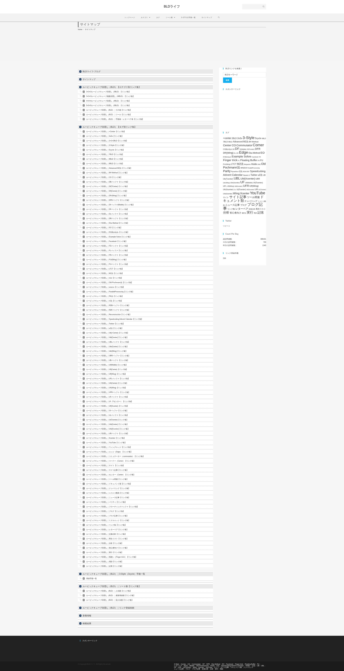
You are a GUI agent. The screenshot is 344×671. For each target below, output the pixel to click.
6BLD (264, 138)
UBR (258, 179)
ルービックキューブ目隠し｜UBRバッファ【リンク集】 (108, 356)
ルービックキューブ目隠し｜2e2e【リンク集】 (104, 136)
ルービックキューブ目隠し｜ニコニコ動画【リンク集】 (108, 493)
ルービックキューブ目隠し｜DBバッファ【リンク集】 (107, 182)
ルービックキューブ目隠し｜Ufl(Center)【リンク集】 (107, 369)
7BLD (225, 142)
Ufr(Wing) (254, 186)
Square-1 (246, 175)
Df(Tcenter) (251, 149)
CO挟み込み (227, 149)
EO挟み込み (227, 157)
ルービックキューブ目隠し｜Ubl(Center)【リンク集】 (107, 337)
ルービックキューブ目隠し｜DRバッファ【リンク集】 (107, 218)
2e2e (239, 138)
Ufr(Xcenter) (228, 190)
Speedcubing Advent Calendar (232, 666)
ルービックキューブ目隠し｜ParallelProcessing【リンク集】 (110, 292)
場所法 (244, 213)
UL (235, 189)
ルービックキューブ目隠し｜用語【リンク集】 (104, 562)
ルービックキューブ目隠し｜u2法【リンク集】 (104, 328)
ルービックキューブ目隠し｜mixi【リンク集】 (104, 278)
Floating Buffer (248, 160)
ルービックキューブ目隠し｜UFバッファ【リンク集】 (107, 397)
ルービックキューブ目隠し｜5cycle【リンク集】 (105, 150)
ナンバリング (250, 201)
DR (237, 153)
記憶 (260, 212)
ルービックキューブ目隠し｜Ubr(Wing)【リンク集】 (106, 351)
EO (263, 152)
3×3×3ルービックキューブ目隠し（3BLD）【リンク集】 (108, 92)
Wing (236, 193)
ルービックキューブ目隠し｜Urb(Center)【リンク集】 (107, 424)
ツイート (226, 226)
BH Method (253, 142)
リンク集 (231, 209)
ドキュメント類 (243, 198)
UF (242, 182)
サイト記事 (237, 197)
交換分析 (252, 209)
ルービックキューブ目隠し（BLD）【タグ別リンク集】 (109, 127)
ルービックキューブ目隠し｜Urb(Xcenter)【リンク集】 (107, 429)
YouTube (257, 193)
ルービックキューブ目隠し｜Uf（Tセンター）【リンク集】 (109, 401)
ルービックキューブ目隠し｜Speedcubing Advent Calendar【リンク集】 (114, 319)
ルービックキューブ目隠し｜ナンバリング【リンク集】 (108, 488)
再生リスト (261, 209)
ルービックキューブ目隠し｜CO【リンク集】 (104, 177)
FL (239, 160)
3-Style (249, 138)
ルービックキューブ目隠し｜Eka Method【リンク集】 (107, 223)
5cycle (258, 138)
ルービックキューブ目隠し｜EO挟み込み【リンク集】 (107, 232)
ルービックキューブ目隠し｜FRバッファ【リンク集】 (107, 255)
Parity (227, 171)
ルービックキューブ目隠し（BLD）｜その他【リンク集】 (109, 110)
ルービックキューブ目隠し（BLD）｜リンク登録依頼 (108, 608)
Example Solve (241, 156)
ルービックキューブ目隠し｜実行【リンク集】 (104, 552)
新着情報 (87, 615)
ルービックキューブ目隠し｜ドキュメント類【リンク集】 (109, 484)
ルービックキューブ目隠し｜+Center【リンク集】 (106, 132)
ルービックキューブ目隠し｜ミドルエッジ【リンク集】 (108, 520)
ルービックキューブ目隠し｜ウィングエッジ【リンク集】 (109, 447)
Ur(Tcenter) (262, 189)
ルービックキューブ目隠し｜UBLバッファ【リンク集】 (108, 342)
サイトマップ (89, 79)
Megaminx (247, 164)
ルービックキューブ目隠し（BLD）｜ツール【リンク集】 (109, 115)
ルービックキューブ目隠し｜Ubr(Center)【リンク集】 (107, 347)
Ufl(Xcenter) (239, 186)
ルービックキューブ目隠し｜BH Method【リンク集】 (107, 173)
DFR (257, 148)
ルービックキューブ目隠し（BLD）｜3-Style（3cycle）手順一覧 (114, 574)
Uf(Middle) (249, 183)
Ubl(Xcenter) (248, 178)
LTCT (233, 164)
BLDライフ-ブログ (92, 71)
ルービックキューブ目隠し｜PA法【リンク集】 (104, 296)
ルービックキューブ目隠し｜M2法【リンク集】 (105, 273)
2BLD (234, 138)
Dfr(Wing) (228, 153)
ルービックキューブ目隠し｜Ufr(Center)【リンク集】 (107, 383)
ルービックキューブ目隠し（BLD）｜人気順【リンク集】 (109, 591)
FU (261, 160)
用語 (255, 213)
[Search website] (219, 17)
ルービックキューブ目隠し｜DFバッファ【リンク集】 (107, 209)
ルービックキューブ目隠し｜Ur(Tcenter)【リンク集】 (107, 420)
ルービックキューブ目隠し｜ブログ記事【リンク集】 (107, 516)
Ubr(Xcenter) (235, 183)
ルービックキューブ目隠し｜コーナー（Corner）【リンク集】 (110, 461)
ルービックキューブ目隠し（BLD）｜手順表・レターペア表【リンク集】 (115, 119)
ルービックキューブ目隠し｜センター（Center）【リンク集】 (110, 475)
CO (234, 145)
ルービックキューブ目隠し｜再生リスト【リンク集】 (107, 539)
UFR (246, 185)
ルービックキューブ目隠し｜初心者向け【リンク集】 (107, 548)
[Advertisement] (244, 109)
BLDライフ (172, 6)
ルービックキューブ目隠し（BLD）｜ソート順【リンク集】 (112, 586)
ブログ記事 (196, 669)
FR (259, 160)
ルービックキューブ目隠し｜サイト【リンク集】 (105, 465)
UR (256, 189)
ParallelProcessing (254, 168)
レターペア (241, 208)
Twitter (253, 175)
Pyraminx (234, 171)
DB (233, 149)
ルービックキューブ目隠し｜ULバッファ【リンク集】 (107, 415)
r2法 (240, 171)
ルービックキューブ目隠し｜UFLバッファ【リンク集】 (108, 379)
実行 (250, 212)
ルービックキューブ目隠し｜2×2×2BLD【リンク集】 (107, 141)
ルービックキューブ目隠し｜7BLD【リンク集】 (105, 154)
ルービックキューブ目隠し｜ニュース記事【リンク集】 (108, 497)
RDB (244, 171)
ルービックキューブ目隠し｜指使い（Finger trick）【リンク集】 (111, 557)
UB (264, 175)
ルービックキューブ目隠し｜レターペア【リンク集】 (107, 530)
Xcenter (244, 193)
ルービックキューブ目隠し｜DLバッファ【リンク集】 (107, 214)
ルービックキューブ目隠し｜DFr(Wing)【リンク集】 (106, 196)
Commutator (244, 145)
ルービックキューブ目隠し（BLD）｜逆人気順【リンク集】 (109, 600)
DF (237, 148)
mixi (259, 164)
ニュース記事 (232, 205)
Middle (254, 164)
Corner (258, 145)
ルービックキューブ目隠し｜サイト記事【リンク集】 (107, 470)
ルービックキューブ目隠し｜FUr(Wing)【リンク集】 (106, 260)
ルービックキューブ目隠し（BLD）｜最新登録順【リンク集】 (110, 595)
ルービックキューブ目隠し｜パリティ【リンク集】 (106, 502)
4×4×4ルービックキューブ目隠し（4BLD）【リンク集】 (108, 101)
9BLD (230, 142)
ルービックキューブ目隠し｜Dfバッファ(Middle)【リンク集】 (110, 205)
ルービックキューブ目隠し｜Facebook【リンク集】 (106, 241)
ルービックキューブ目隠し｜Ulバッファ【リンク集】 (107, 411)
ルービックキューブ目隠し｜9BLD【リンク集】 (105, 164)
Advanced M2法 (240, 141)
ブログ (243, 205)
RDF (248, 171)
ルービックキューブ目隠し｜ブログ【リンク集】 (105, 511)
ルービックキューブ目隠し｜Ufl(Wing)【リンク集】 (106, 374)
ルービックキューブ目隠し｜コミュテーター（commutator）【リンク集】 (115, 456)
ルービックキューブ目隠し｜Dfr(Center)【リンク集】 (107, 191)
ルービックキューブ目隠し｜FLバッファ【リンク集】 (107, 250)
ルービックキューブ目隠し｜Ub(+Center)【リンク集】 (107, 333)
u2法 (260, 175)
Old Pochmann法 (202, 666)
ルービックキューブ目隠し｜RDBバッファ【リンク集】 (108, 305)
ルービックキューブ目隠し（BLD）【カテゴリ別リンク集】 (112, 87)
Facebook (255, 157)
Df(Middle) (243, 149)
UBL (237, 178)
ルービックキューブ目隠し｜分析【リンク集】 (104, 543)
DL (235, 153)
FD (260, 157)
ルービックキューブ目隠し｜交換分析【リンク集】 (106, 534)
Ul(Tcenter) (241, 189)
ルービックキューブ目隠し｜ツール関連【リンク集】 (107, 479)
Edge (243, 152)
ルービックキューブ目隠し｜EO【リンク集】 (104, 228)
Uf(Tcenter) (258, 183)
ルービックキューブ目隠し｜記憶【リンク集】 (104, 566)
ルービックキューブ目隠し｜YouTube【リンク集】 (106, 443)
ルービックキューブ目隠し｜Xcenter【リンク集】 (106, 438)
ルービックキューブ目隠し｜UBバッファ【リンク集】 (107, 360)
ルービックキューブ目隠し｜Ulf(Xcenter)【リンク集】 (107, 406)
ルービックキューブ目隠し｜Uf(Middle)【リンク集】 (106, 365)
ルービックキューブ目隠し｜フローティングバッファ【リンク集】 (112, 507)
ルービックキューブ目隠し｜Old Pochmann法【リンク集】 (109, 282)
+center (227, 138)
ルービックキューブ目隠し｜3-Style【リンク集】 (105, 145)
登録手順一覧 (91, 578)
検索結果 (87, 623)
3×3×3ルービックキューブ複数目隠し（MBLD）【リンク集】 (110, 96)
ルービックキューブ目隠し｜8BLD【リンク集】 (105, 159)
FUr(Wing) (227, 164)
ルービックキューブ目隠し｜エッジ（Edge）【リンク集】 (109, 452)
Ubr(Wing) (226, 183)
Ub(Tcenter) (228, 179)
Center (227, 145)
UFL (225, 186)
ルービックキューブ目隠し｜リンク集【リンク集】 (106, 525)
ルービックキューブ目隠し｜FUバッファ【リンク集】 (107, 264)
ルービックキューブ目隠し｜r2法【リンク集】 (104, 301)
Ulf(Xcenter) (250, 189)
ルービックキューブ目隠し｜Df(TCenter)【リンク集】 (107, 186)
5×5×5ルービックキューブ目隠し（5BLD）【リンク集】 (108, 105)
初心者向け (235, 213)
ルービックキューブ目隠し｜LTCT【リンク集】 (105, 269)
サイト (226, 197)
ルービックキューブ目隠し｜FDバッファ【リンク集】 (107, 246)
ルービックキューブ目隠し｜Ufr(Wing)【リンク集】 (106, 388)
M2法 (240, 163)
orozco (244, 168)
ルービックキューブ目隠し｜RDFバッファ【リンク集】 (108, 310)
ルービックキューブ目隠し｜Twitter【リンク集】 (105, 324)
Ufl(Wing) (230, 186)
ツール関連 (253, 197)
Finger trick (230, 160)
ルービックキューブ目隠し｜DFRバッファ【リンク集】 (108, 200)
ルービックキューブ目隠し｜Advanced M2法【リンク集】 (109, 168)
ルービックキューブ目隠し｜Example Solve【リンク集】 (108, 237)
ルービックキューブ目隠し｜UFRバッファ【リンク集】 (108, 392)
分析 (226, 212)
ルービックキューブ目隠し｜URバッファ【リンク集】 (107, 433)
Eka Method (254, 153)
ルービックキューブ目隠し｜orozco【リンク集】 (105, 287)
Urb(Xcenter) (227, 194)
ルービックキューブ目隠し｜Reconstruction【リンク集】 (108, 315)
